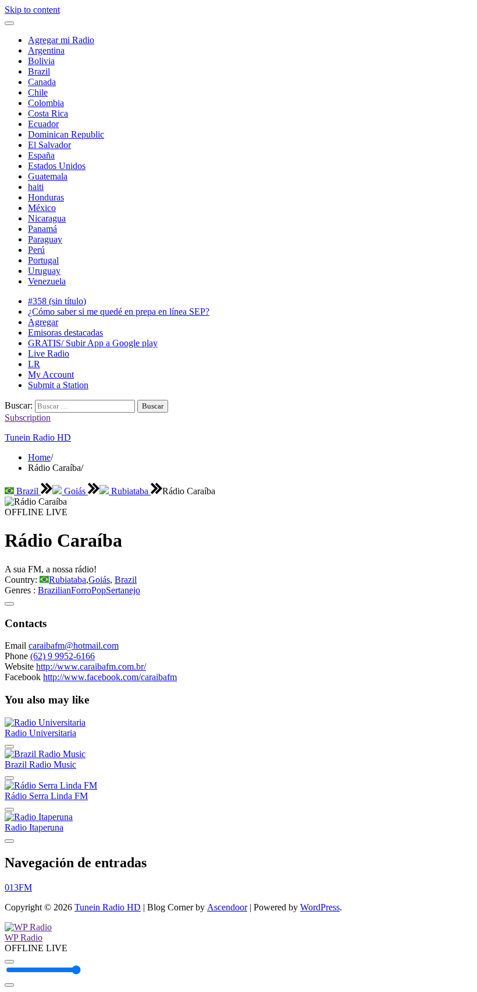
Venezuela (47, 281)
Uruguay (44, 271)
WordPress (320, 907)
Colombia (46, 103)
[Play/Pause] (9, 961)
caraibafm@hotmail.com (74, 645)
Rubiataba (130, 491)
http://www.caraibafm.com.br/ (91, 666)
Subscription (28, 418)
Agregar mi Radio (61, 40)
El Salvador (49, 145)
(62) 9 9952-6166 (62, 656)
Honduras (46, 197)
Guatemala (47, 176)
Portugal (43, 260)
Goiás (75, 491)
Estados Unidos (57, 166)
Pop (98, 590)
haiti (36, 187)
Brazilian (54, 590)
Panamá (42, 229)
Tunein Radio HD (38, 437)
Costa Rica (48, 113)
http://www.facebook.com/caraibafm (110, 677)
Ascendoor (227, 907)
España (41, 155)
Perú (36, 250)
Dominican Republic (66, 134)
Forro (81, 590)
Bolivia (41, 61)
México (42, 208)
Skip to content (32, 10)
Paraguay (45, 239)
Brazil (39, 71)
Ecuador (43, 124)
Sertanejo (123, 590)
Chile (38, 92)
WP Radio (23, 937)
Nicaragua (47, 218)
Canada (42, 82)
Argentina (46, 50)
